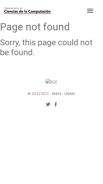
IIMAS (56, 94)
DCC (45, 94)
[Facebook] (55, 104)
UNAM (69, 94)
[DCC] (27, 10)
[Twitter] (48, 104)
